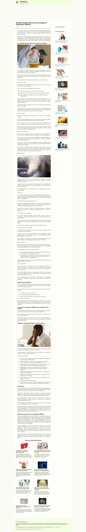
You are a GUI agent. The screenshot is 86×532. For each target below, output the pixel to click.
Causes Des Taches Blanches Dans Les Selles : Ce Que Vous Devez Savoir (62, 125)
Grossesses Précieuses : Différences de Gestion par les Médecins (23, 506)
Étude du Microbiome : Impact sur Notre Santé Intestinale (24, 470)
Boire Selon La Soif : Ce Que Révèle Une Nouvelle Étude (22, 488)
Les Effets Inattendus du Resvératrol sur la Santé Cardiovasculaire (22, 451)
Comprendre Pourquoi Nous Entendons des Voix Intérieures (41, 470)
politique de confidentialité (56, 527)
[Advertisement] (43, 13)
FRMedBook (23, 2)
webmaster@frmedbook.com (39, 529)
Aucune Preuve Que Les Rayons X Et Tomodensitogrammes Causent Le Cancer (42, 451)
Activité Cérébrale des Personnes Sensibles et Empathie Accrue (42, 506)
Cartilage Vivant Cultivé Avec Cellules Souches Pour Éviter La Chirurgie (42, 488)
